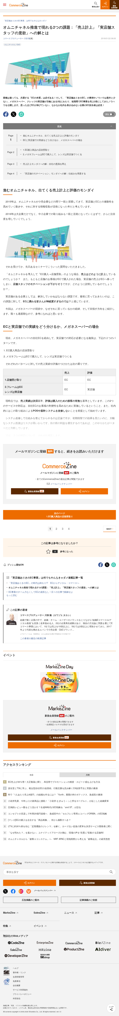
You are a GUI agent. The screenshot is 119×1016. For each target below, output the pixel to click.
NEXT (108, 528)
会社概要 (16, 985)
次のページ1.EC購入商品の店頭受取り (59, 515)
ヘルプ (15, 968)
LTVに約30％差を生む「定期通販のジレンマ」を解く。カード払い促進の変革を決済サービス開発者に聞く (60, 826)
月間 (88, 774)
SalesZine (39, 912)
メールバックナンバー (61, 483)
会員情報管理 (18, 976)
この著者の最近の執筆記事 (33, 638)
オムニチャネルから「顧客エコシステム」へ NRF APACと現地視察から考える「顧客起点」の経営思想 (59, 838)
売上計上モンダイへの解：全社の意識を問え (44, 163)
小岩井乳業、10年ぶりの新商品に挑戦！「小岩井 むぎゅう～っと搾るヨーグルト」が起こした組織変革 (58, 800)
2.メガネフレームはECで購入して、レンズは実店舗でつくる (52, 154)
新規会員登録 (35, 491)
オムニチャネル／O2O (12, 44)
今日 (31, 774)
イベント (39, 926)
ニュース (69, 912)
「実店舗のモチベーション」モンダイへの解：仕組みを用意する (54, 173)
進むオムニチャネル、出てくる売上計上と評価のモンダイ (51, 135)
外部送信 (16, 998)
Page (10, 152)
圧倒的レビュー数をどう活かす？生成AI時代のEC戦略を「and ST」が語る (44, 807)
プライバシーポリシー (22, 994)
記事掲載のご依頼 (88, 899)
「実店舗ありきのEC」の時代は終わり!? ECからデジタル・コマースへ (44, 582)
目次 (59, 126)
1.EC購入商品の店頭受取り (36, 149)
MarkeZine (9, 912)
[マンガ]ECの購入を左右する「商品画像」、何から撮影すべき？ (39, 819)
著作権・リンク (19, 972)
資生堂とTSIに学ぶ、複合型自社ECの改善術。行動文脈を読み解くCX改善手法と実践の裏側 (53, 788)
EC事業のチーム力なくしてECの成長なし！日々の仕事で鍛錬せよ (41, 591)
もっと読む (11, 595)
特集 (5, 926)
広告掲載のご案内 (30, 899)
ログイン (86, 491)
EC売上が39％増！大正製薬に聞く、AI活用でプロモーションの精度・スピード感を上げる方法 (54, 781)
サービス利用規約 (20, 989)
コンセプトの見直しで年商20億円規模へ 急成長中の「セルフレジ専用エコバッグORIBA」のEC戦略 (57, 813)
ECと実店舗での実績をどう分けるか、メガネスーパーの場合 (52, 140)
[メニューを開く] (4, 4)
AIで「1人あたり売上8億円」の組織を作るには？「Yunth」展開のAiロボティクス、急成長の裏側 (55, 794)
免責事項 (16, 981)
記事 (97, 912)
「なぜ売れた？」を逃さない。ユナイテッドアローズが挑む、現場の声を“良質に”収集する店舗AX (56, 832)
